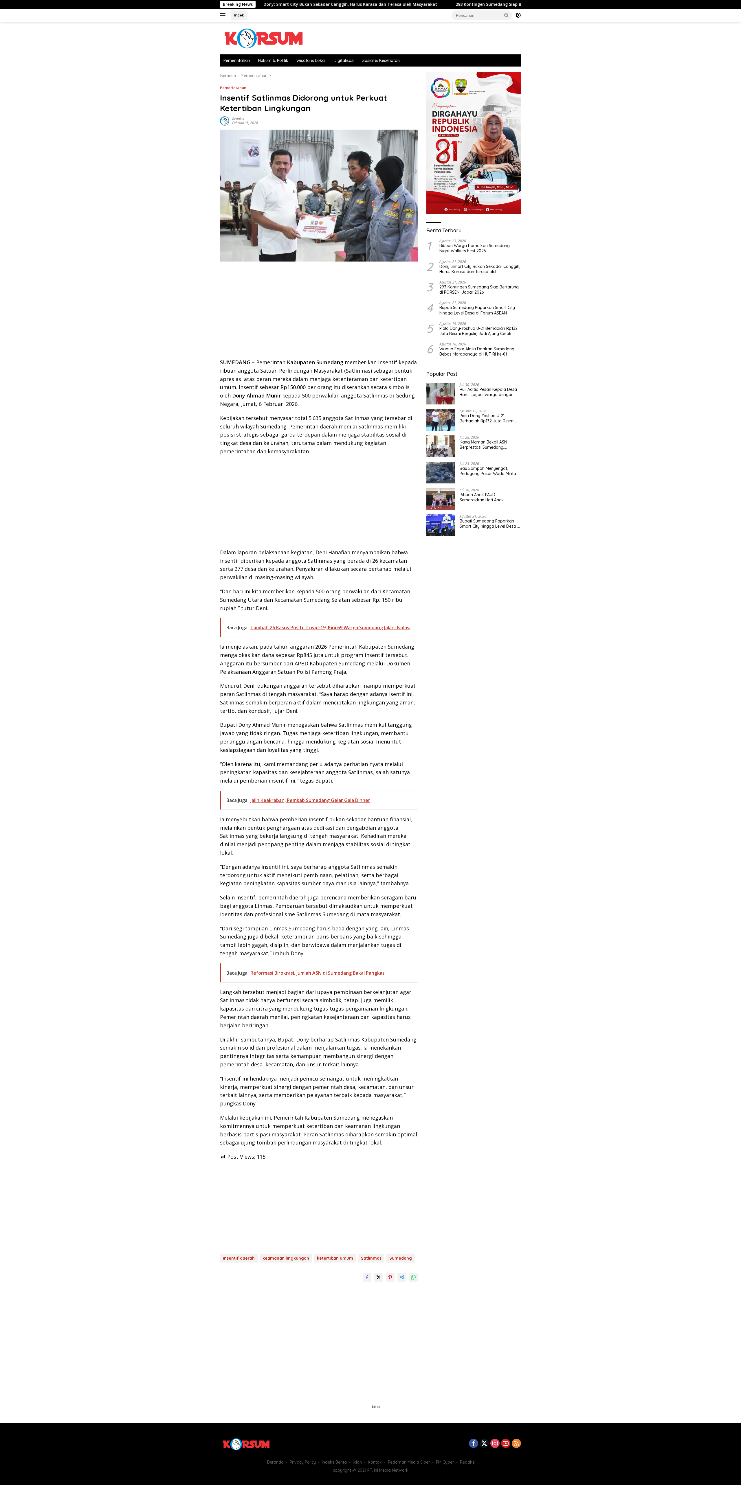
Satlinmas (371, 1258)
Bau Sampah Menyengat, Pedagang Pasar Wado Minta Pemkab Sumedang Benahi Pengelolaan (488, 471)
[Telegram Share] (401, 1277)
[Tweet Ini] (378, 1277)
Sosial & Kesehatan (381, 60)
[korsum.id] (263, 38)
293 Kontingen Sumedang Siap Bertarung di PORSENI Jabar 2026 (458, 4)
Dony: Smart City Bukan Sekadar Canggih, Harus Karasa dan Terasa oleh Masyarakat (288, 4)
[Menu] (224, 15)
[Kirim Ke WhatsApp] (413, 1277)
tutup (376, 1407)
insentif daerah (239, 1258)
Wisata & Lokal (311, 60)
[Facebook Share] (367, 1277)
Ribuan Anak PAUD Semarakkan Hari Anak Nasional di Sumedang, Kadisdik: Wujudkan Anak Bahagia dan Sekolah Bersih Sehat (487, 497)
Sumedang (400, 1258)
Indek (239, 15)
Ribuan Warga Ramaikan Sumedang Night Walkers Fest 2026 (474, 248)
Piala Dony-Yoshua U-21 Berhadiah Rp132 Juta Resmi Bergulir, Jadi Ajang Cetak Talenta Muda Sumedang (478, 331)
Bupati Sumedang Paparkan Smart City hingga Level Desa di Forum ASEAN (477, 310)
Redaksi (238, 118)
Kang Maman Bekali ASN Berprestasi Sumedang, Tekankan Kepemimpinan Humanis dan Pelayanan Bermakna (484, 444)
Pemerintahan (236, 60)
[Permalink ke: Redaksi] (224, 120)
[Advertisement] (319, 311)
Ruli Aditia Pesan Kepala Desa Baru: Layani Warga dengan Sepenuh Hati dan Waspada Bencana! (488, 392)
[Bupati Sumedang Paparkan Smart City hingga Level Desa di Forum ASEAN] (440, 525)
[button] (506, 15)
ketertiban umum (335, 1258)
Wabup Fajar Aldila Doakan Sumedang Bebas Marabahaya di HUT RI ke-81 (476, 351)
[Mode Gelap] (518, 15)
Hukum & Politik (273, 60)
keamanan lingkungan (286, 1258)
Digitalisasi (344, 60)
